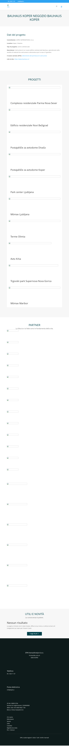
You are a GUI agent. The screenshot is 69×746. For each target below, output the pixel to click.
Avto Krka (16, 258)
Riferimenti (10, 719)
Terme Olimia (18, 236)
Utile (8, 723)
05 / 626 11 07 (11, 1)
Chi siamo (10, 717)
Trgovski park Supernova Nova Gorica (31, 281)
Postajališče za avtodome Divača (28, 147)
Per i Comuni (11, 730)
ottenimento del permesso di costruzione (34, 56)
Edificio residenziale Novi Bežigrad (29, 125)
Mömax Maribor (19, 303)
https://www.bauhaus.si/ (21, 59)
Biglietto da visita (12, 728)
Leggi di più (33, 634)
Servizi (9, 721)
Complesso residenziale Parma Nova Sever (34, 103)
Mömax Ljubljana (20, 214)
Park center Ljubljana (22, 192)
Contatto (9, 726)
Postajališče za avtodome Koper (28, 169)
